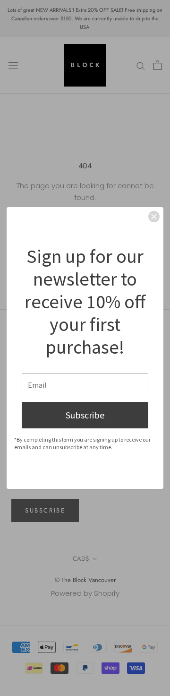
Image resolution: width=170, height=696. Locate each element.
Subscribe (85, 415)
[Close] (154, 216)
